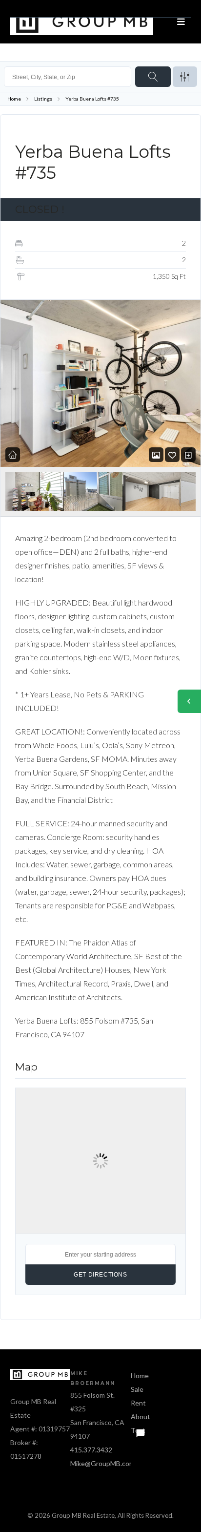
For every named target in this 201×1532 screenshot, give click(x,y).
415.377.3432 (91, 1450)
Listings (43, 99)
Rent (138, 1403)
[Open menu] (181, 22)
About (140, 1416)
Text (138, 1430)
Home (14, 99)
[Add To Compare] (188, 455)
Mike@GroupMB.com (102, 1463)
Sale (137, 1389)
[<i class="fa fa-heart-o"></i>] (172, 455)
